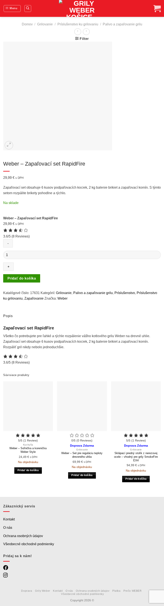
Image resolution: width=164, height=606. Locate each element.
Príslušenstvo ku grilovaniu (77, 24)
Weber (62, 298)
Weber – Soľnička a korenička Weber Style (28, 450)
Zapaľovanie (34, 298)
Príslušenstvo (124, 293)
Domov (27, 24)
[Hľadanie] (27, 8)
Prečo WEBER (132, 590)
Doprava (26, 590)
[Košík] (157, 8)
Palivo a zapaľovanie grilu (122, 24)
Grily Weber (42, 590)
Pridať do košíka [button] (28, 470)
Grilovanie (45, 24)
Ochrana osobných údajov (23, 536)
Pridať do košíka (21, 278)
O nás (7, 527)
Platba (116, 590)
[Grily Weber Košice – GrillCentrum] (82, 8)
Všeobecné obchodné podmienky (28, 544)
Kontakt (9, 519)
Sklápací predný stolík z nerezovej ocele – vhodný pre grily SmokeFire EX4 (136, 457)
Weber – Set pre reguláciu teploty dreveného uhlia (81, 455)
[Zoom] (9, 145)
